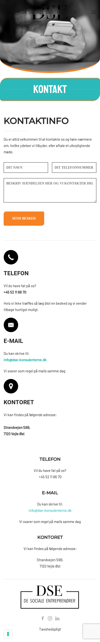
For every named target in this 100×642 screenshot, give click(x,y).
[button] (94, 12)
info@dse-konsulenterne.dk (50, 510)
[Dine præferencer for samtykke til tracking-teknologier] (8, 634)
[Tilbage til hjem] (50, 12)
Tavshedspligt (50, 629)
